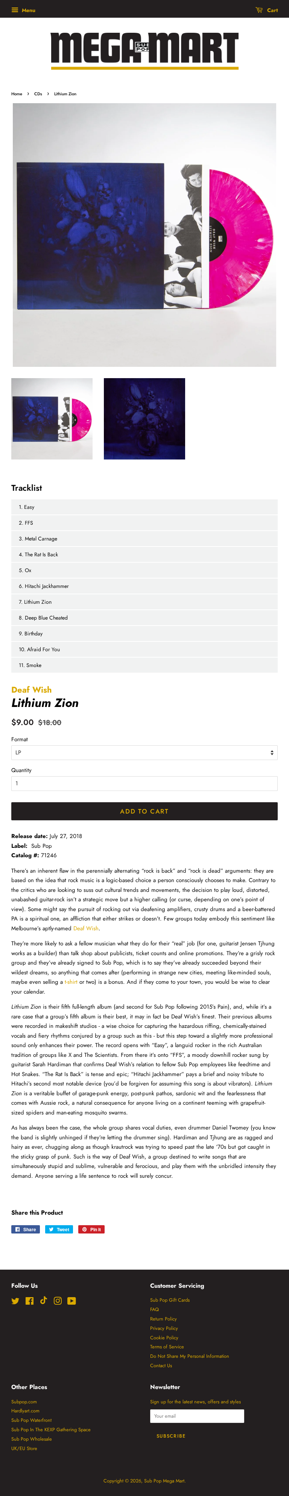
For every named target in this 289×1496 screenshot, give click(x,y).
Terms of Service (167, 1346)
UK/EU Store (24, 1448)
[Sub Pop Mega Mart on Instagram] (57, 1302)
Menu (27, 10)
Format (19, 739)
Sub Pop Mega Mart (164, 1480)
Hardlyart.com (25, 1410)
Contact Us (161, 1365)
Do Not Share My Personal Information (189, 1356)
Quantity (21, 770)
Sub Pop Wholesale (31, 1439)
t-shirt (71, 982)
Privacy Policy (164, 1328)
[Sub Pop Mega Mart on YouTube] (71, 1302)
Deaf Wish (31, 690)
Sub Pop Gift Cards (170, 1300)
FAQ (154, 1309)
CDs (38, 94)
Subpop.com (24, 1401)
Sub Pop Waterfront (31, 1420)
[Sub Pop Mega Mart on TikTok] (44, 1302)
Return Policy (163, 1318)
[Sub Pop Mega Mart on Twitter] (15, 1302)
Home (16, 94)
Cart (272, 10)
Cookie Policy (164, 1337)
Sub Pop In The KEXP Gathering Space (51, 1429)
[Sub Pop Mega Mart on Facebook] (29, 1302)
